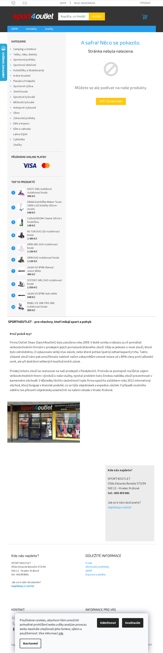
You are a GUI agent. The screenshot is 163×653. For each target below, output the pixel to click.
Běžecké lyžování (23, 102)
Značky (17, 145)
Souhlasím (132, 623)
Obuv (16, 113)
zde (60, 633)
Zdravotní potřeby (24, 118)
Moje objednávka (84, 3)
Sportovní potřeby (24, 60)
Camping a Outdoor (24, 49)
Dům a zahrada (22, 129)
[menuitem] (14, 29)
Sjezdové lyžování (24, 97)
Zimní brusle (20, 92)
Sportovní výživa (23, 86)
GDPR (63, 3)
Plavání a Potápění (24, 81)
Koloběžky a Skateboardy (28, 70)
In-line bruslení (21, 76)
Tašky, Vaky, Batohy (25, 55)
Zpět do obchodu (111, 101)
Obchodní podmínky (97, 567)
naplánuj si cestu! (119, 507)
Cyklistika (19, 139)
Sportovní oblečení (24, 65)
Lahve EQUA (20, 134)
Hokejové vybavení (24, 108)
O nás (88, 563)
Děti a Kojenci (21, 124)
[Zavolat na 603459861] (17, 3)
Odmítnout (108, 623)
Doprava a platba (95, 575)
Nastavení (30, 643)
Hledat (97, 16)
